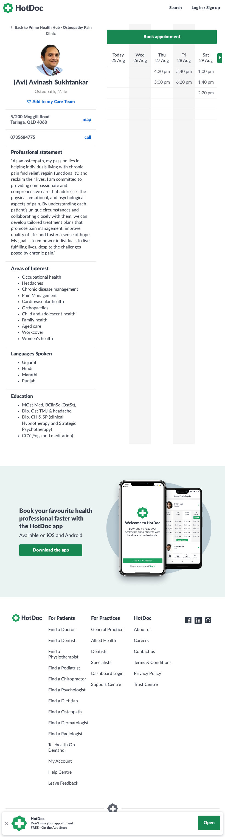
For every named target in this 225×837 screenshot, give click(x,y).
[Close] (6, 823)
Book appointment (162, 37)
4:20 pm (162, 71)
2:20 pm (206, 93)
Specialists (101, 662)
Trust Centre (146, 684)
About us (142, 629)
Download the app (51, 550)
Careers (141, 640)
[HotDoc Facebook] (188, 620)
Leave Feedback (63, 783)
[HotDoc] (23, 8)
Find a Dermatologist (68, 723)
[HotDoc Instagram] (208, 620)
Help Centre (60, 772)
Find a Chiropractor (67, 679)
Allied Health (103, 640)
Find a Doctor (61, 629)
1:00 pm (206, 71)
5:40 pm (184, 71)
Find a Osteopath (65, 712)
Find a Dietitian (63, 701)
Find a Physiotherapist (63, 654)
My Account (60, 761)
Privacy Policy (147, 673)
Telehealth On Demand (61, 748)
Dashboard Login (107, 673)
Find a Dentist (61, 640)
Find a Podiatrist (64, 668)
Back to (53, 31)
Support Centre (106, 684)
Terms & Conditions (152, 662)
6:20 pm (184, 82)
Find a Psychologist (67, 690)
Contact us (144, 651)
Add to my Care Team (53, 102)
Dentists (99, 651)
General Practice (107, 629)
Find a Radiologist (65, 734)
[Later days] (219, 58)
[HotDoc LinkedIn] (198, 620)
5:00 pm (162, 82)
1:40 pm (206, 82)
